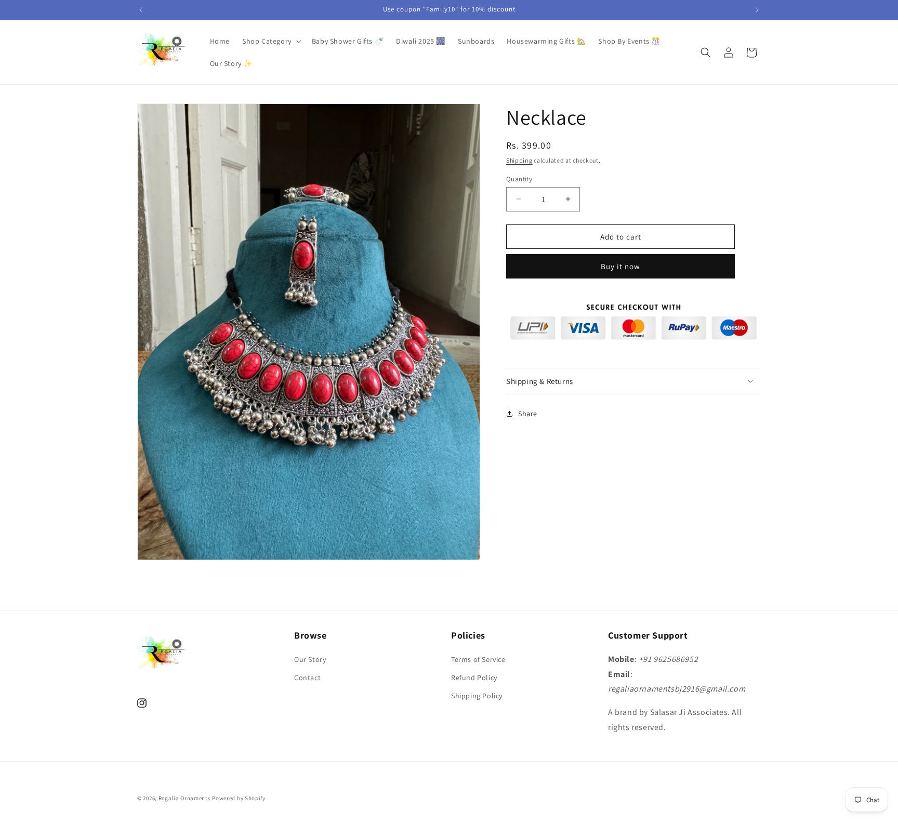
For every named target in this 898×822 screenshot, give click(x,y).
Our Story (310, 659)
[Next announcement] (757, 10)
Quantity (519, 178)
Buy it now (620, 266)
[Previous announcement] (140, 10)
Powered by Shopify (239, 798)
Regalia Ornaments (186, 798)
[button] (271, 41)
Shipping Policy (477, 695)
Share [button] (527, 413)
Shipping (519, 160)
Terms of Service (478, 659)
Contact (307, 677)
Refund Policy (474, 677)
